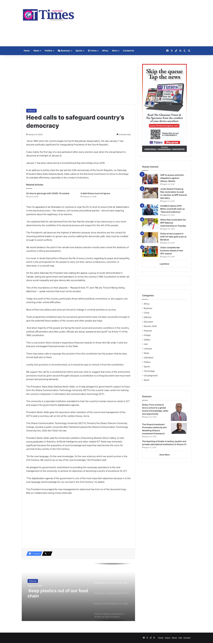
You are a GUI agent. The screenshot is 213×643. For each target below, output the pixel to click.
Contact (187, 638)
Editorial (31, 111)
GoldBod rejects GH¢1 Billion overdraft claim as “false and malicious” (172, 209)
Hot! (146, 344)
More (114, 50)
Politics (48, 50)
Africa (105, 50)
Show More (164, 454)
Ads (180, 638)
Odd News (148, 357)
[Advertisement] (135, 23)
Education (148, 322)
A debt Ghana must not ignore (95, 193)
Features (148, 331)
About (167, 638)
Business (65, 50)
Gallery (147, 339)
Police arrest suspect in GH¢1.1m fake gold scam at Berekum (173, 236)
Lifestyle (148, 348)
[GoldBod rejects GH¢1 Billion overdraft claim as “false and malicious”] (150, 209)
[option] (78, 592)
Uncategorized (151, 375)
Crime (93, 50)
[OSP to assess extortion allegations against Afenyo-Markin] (150, 179)
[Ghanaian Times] (48, 14)
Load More (164, 264)
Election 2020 (150, 326)
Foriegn (147, 335)
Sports (79, 50)
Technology (149, 371)
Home (27, 50)
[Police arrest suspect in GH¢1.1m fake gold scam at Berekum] (150, 237)
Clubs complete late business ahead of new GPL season (171, 250)
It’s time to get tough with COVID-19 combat (47, 193)
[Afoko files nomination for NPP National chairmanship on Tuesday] (150, 223)
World (146, 380)
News (36, 50)
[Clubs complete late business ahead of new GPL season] (150, 251)
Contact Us (128, 50)
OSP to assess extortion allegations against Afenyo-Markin (172, 178)
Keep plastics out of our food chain (58, 593)
